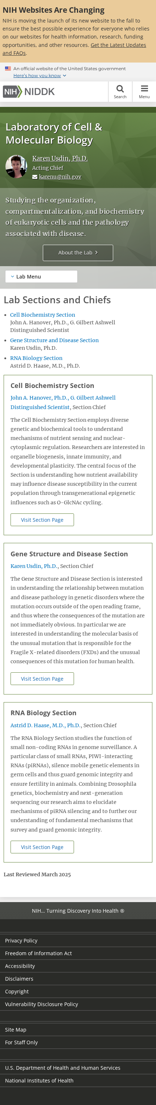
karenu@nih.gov (60, 176)
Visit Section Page (42, 519)
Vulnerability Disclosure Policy (41, 1004)
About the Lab (75, 252)
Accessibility (20, 965)
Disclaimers (19, 978)
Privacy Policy (21, 940)
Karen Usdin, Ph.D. (60, 159)
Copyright (17, 991)
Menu (144, 96)
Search (120, 96)
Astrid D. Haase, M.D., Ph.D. (46, 725)
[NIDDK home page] (30, 91)
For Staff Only (21, 1042)
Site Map (15, 1029)
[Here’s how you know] (78, 72)
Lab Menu (28, 276)
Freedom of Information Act (38, 953)
